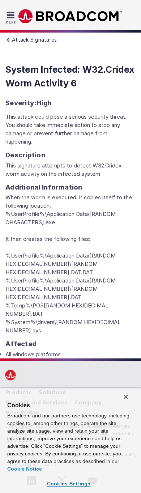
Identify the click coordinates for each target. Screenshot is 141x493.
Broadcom (70, 16)
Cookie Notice (24, 469)
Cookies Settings (69, 483)
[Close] (126, 397)
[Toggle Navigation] (11, 17)
